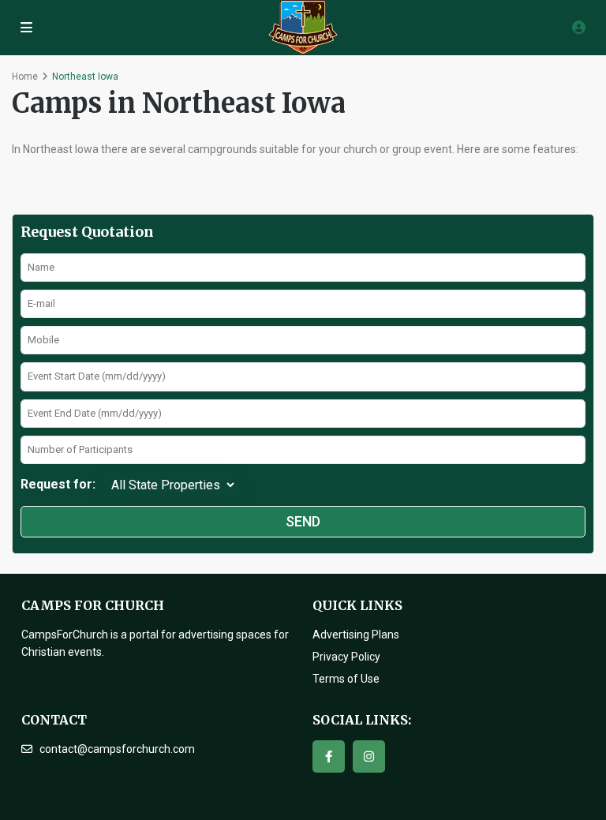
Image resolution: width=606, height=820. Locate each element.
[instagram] (369, 756)
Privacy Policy (346, 656)
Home (25, 76)
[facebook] (328, 756)
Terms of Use (346, 678)
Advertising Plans (355, 634)
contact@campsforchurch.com (117, 749)
